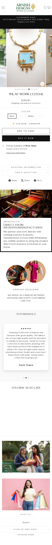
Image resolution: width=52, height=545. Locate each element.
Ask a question (26, 172)
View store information (15, 153)
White (31, 116)
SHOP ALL (26, 514)
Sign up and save (25, 529)
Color (26, 112)
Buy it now (26, 138)
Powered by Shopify (26, 535)
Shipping (15, 103)
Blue (12, 116)
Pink (21, 116)
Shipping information (26, 167)
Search (26, 522)
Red (40, 116)
